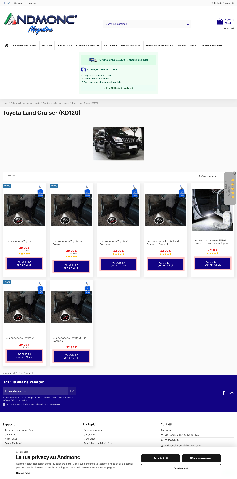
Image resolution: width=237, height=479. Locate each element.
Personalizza (181, 468)
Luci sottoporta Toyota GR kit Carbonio (69, 339)
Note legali (33, 3)
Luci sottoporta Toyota (18, 241)
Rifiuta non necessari (201, 458)
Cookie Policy (24, 473)
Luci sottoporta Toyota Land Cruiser (69, 243)
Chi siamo (89, 434)
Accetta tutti (161, 458)
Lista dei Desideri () (224, 3)
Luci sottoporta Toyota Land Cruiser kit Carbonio (163, 243)
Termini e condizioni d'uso (19, 430)
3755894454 (171, 440)
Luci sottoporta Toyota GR (20, 337)
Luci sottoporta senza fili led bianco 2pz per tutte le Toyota (211, 242)
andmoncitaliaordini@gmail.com (182, 445)
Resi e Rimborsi (13, 443)
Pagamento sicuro (94, 430)
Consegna (19, 3)
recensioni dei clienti (227, 190)
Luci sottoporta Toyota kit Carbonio (114, 243)
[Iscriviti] (72, 391)
